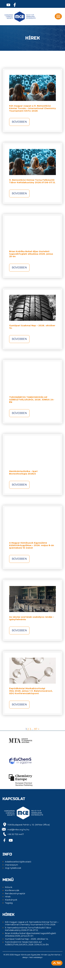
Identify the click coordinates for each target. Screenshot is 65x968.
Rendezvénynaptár (15, 893)
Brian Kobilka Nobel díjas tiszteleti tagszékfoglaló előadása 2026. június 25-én (31, 254)
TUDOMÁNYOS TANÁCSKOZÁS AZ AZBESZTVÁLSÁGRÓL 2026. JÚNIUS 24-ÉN (31, 399)
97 (35, 729)
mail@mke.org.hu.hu (18, 829)
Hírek (8, 896)
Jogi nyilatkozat (13, 868)
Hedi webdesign (36, 957)
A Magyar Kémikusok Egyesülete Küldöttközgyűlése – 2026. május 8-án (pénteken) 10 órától (31, 545)
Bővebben (19, 121)
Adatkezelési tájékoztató (18, 861)
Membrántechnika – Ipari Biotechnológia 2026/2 (23, 472)
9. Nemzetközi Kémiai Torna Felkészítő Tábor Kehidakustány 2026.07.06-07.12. (32, 181)
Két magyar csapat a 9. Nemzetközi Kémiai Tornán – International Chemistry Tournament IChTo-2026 (32, 108)
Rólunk (8, 887)
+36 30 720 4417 (15, 834)
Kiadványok (11, 899)
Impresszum (11, 864)
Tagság (9, 903)
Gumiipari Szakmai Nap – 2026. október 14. (26, 939)
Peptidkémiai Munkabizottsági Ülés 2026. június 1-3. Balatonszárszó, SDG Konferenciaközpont (31, 691)
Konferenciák (12, 890)
